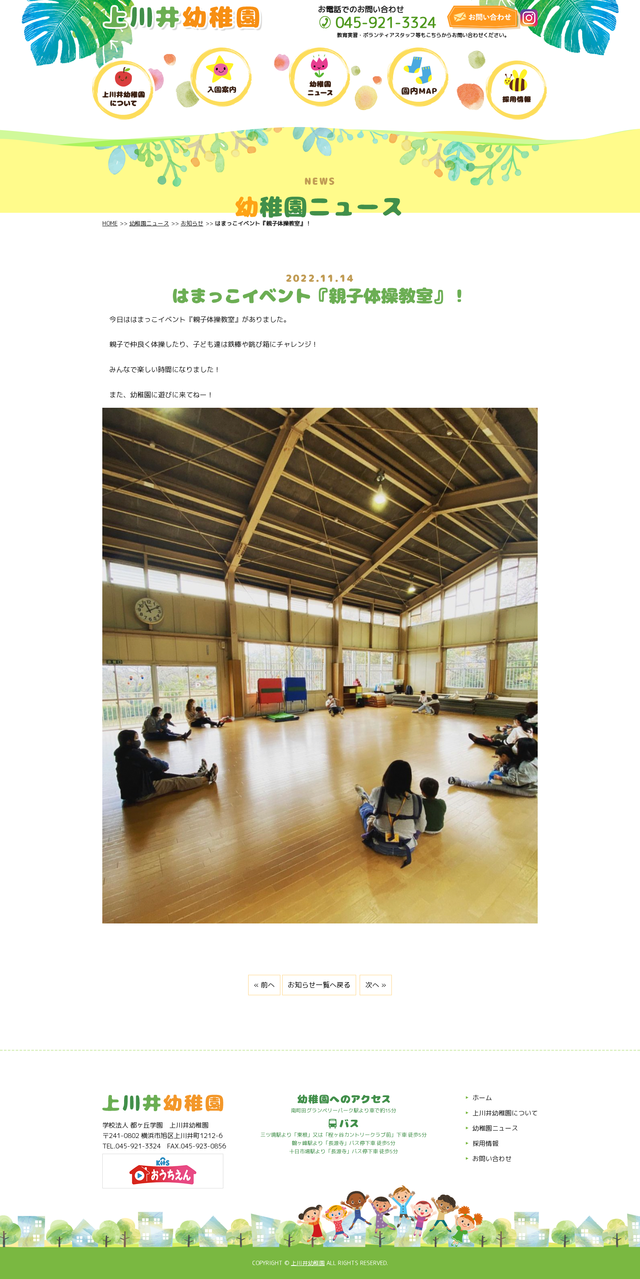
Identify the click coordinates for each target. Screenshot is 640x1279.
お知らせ (192, 223)
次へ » (375, 985)
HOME (110, 223)
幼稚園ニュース (149, 223)
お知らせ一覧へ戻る (319, 985)
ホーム (482, 1097)
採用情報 (485, 1143)
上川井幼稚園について (505, 1113)
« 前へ (264, 985)
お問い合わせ (492, 1158)
